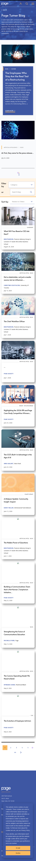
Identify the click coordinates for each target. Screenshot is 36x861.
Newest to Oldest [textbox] (18, 202)
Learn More (9, 111)
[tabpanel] (18, 143)
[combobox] (22, 185)
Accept (18, 848)
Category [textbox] (14, 185)
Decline (18, 853)
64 (15, 752)
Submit (31, 192)
